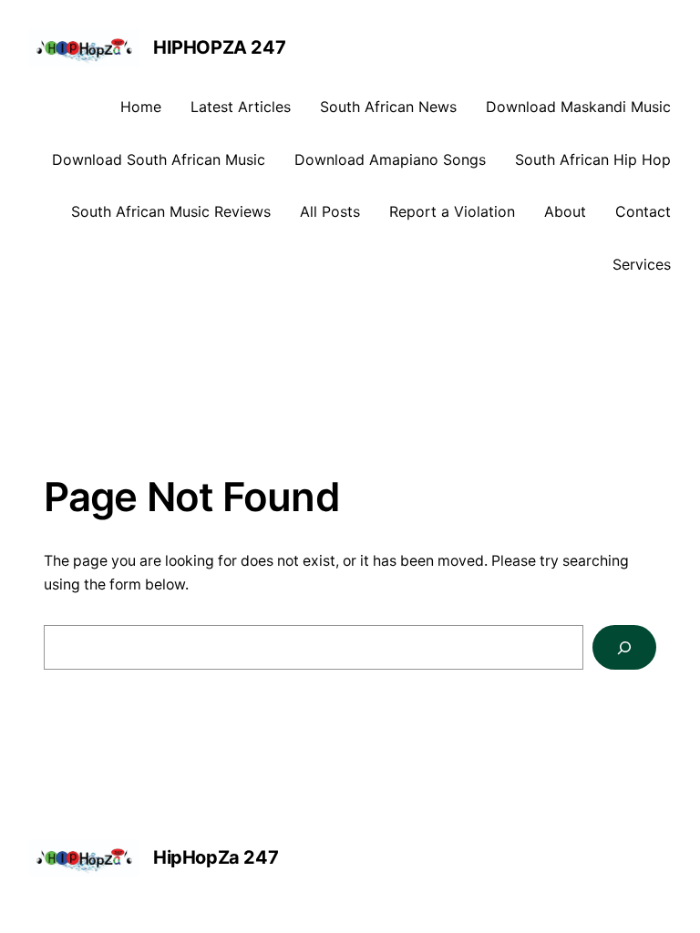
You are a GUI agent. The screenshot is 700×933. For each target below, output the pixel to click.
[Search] (624, 647)
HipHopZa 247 (219, 47)
